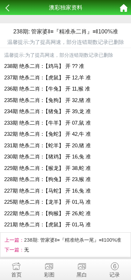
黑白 (82, 275)
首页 (16, 275)
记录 (114, 275)
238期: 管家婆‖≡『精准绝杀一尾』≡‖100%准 (72, 240)
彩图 (49, 275)
